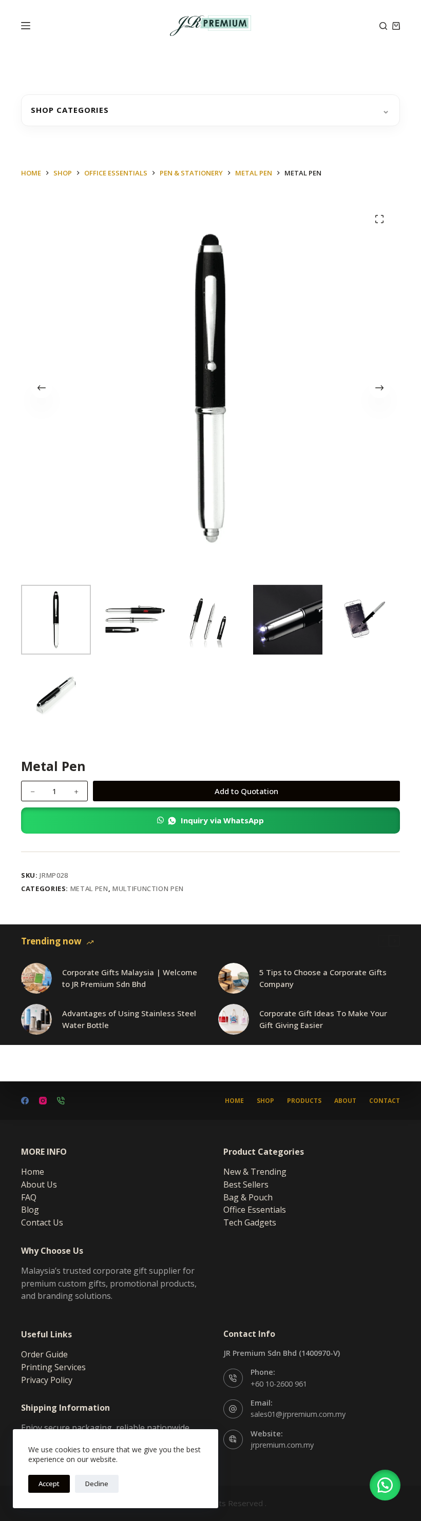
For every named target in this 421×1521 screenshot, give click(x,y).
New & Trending (254, 1171)
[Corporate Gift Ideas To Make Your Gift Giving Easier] (233, 1019)
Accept (49, 1483)
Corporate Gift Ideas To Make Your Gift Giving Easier (323, 1019)
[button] (210, 820)
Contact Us (42, 1222)
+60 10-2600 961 (279, 1384)
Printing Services (53, 1367)
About (345, 1101)
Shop (265, 1101)
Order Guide (44, 1354)
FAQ (28, 1197)
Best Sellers (246, 1184)
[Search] (383, 26)
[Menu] (25, 25)
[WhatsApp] (61, 1100)
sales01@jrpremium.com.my (298, 1414)
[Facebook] (25, 1100)
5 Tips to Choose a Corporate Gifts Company (323, 978)
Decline (96, 1483)
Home (234, 1101)
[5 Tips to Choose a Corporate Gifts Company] (233, 978)
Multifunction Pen (148, 888)
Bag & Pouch (248, 1197)
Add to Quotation (246, 791)
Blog (30, 1209)
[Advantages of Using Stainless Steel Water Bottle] (36, 1019)
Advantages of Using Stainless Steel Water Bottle (129, 1019)
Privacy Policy (46, 1380)
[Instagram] (43, 1100)
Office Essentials (254, 1209)
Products (304, 1101)
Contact (384, 1101)
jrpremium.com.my (282, 1445)
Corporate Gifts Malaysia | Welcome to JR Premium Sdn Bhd (129, 978)
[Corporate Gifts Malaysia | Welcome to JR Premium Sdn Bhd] (36, 978)
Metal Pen (89, 888)
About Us (39, 1184)
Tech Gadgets (249, 1222)
